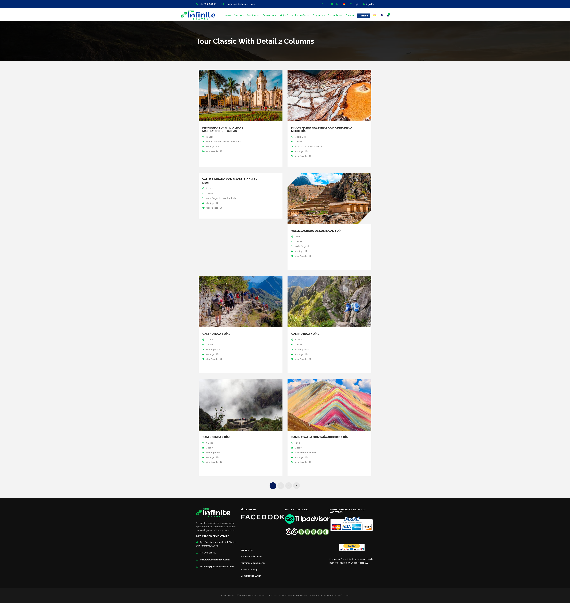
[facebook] (327, 4)
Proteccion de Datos (251, 556)
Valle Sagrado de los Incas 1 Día (316, 230)
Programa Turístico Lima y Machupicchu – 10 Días (222, 129)
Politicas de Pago (249, 569)
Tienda (363, 15)
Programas (319, 15)
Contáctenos (335, 15)
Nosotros (239, 15)
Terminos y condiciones (253, 562)
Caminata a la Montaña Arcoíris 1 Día (319, 437)
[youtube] (332, 4)
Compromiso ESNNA (251, 575)
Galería (350, 15)
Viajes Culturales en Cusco (294, 15)
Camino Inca (269, 15)
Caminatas (253, 15)
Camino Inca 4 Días (216, 437)
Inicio (228, 15)
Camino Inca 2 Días (216, 333)
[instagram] (337, 4)
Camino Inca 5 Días (305, 333)
